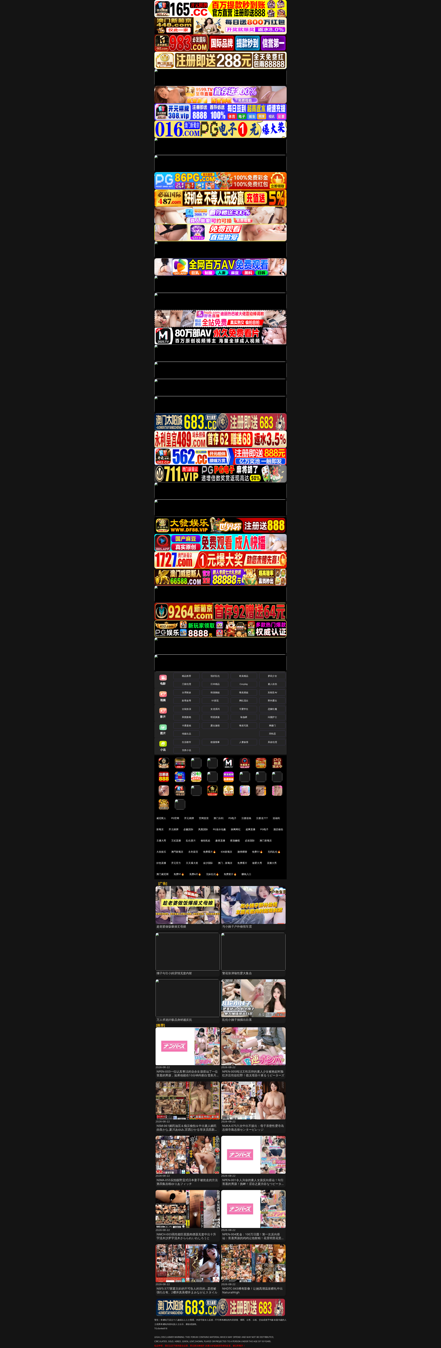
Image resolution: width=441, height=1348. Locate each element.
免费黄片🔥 (230, 874)
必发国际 (250, 840)
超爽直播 (250, 829)
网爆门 (272, 725)
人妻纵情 (243, 742)
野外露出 (272, 700)
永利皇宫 (193, 851)
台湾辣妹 (186, 692)
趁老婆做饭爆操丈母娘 (171, 926)
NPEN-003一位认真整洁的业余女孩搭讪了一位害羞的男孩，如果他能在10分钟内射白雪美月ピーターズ (187, 1075)
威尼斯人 (161, 818)
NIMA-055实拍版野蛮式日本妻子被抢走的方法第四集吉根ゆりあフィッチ (187, 1182)
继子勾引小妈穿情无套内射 (174, 973)
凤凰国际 (203, 829)
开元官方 (176, 863)
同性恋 (272, 733)
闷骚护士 (272, 717)
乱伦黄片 (191, 840)
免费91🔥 (179, 874)
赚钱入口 (246, 874)
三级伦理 (186, 684)
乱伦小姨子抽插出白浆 (237, 1020)
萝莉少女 (272, 675)
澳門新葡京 (177, 851)
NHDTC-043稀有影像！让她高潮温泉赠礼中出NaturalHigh (252, 1290)
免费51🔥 (257, 851)
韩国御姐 (215, 692)
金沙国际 (208, 863)
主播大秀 (161, 840)
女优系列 (215, 709)
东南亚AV (272, 692)
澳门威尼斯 (162, 874)
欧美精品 (243, 675)
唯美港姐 (243, 692)
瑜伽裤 (243, 717)
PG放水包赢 (219, 829)
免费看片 (242, 863)
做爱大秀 (257, 863)
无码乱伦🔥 (274, 851)
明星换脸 (215, 717)
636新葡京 (226, 851)
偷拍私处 (206, 840)
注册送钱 (246, 818)
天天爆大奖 (192, 863)
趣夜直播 (220, 840)
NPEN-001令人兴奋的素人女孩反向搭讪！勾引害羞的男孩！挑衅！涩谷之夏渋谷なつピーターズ (253, 1184)
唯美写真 (243, 725)
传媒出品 (186, 733)
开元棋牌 (189, 818)
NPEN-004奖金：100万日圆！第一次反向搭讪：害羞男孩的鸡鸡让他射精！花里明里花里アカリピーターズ (253, 1238)
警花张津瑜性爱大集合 (237, 973)
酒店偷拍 (278, 829)
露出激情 (215, 725)
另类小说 (186, 750)
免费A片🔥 (195, 874)
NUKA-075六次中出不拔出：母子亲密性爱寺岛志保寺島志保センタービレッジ (253, 1127)
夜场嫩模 (235, 840)
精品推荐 (186, 675)
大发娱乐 (161, 851)
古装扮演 (186, 709)
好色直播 (161, 863)
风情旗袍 (186, 717)
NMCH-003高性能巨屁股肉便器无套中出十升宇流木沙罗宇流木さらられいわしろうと (186, 1236)
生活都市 (186, 742)
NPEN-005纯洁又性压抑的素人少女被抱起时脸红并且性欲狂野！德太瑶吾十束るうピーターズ (253, 1073)
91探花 (215, 700)
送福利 (276, 818)
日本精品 (215, 684)
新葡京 (160, 829)
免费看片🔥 (209, 851)
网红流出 (243, 700)
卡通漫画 (186, 725)
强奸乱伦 (215, 675)
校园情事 (215, 742)
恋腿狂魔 (272, 709)
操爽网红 (236, 829)
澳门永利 (218, 818)
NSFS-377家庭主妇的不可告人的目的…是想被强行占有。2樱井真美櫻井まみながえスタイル (187, 1290)
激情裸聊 (242, 851)
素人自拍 (272, 684)
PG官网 (175, 818)
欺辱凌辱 (186, 700)
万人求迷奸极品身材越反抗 (174, 1020)
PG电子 (232, 818)
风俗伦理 (272, 742)
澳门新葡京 (266, 840)
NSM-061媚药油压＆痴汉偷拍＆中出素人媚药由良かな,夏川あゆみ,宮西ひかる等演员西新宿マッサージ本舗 (187, 1129)
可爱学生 (243, 709)
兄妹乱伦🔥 (212, 874)
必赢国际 (188, 829)
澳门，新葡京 (225, 863)
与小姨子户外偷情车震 (237, 926)
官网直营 (204, 818)
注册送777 (262, 818)
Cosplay (244, 684)
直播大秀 (272, 863)
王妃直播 (176, 840)
